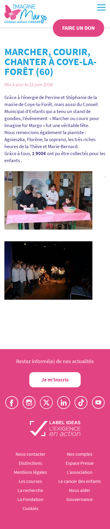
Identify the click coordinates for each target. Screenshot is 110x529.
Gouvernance (79, 499)
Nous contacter (30, 454)
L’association (79, 472)
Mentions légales (30, 472)
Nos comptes (79, 454)
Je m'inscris (55, 379)
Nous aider (79, 490)
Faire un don (78, 28)
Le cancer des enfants (79, 481)
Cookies (30, 508)
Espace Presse (80, 463)
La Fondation (30, 499)
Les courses (30, 481)
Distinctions (30, 463)
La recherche (30, 490)
